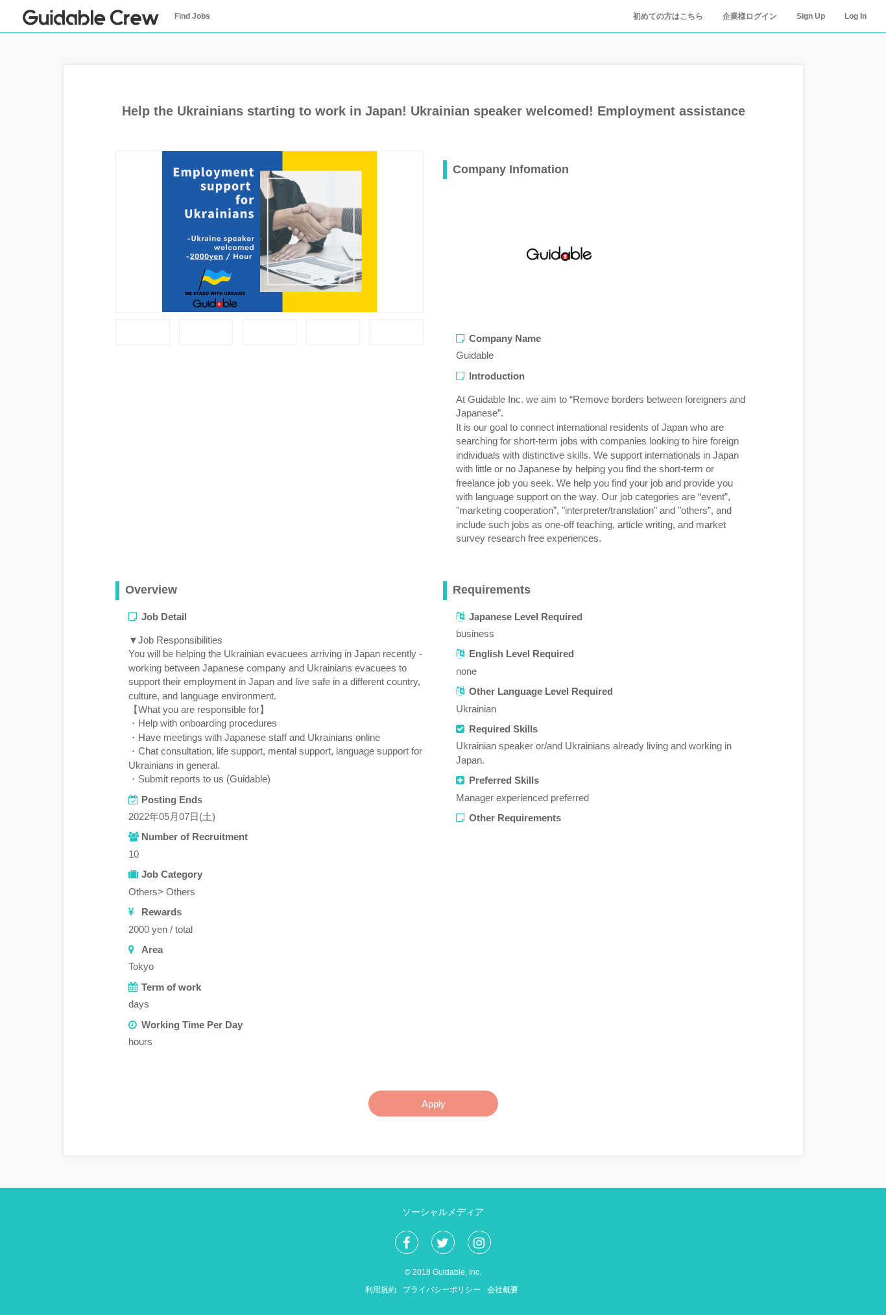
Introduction (497, 375)
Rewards (161, 911)
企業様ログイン (750, 16)
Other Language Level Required (541, 691)
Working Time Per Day (192, 1024)
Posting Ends (171, 799)
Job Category (171, 874)
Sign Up (810, 16)
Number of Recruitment (194, 836)
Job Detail (164, 616)
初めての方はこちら (668, 16)
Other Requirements (515, 817)
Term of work (171, 987)
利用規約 (380, 1289)
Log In (855, 16)
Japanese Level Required (525, 616)
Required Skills (503, 728)
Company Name (505, 338)
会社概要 (502, 1289)
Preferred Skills (504, 780)
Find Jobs (192, 16)
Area (152, 949)
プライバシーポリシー (442, 1289)
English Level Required (521, 653)
